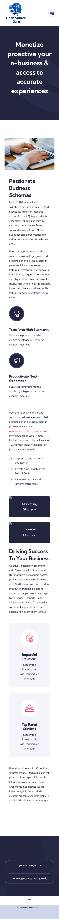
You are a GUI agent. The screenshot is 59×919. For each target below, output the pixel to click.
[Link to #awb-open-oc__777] (51, 13)
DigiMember (37, 907)
